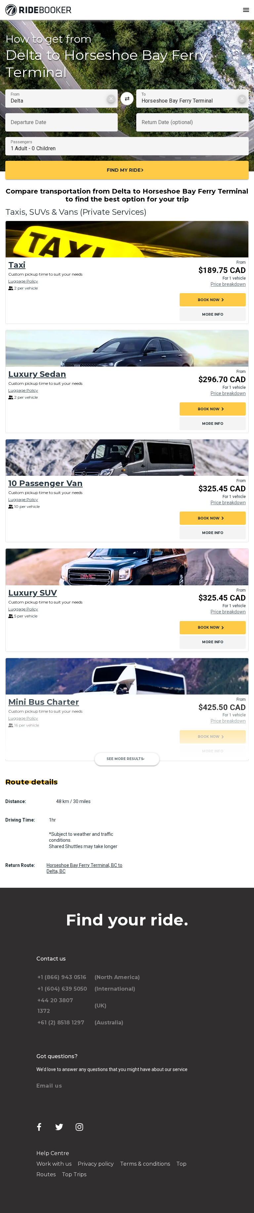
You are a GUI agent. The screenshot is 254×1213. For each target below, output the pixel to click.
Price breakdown (228, 284)
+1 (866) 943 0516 (61, 977)
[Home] (39, 10)
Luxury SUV (32, 593)
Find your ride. (127, 919)
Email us (49, 1086)
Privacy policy (96, 1164)
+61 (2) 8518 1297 (60, 1022)
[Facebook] (39, 1127)
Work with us (53, 1164)
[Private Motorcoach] (127, 785)
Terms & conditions (145, 1164)
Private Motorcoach (49, 811)
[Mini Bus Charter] (127, 676)
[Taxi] (127, 239)
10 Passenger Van (45, 483)
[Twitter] (59, 1127)
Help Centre (52, 1153)
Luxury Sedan (37, 374)
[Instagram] (79, 1127)
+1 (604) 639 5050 (62, 989)
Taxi (16, 265)
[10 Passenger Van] (127, 457)
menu (246, 10)
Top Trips (74, 1174)
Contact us (51, 959)
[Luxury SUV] (127, 567)
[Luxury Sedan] (127, 348)
